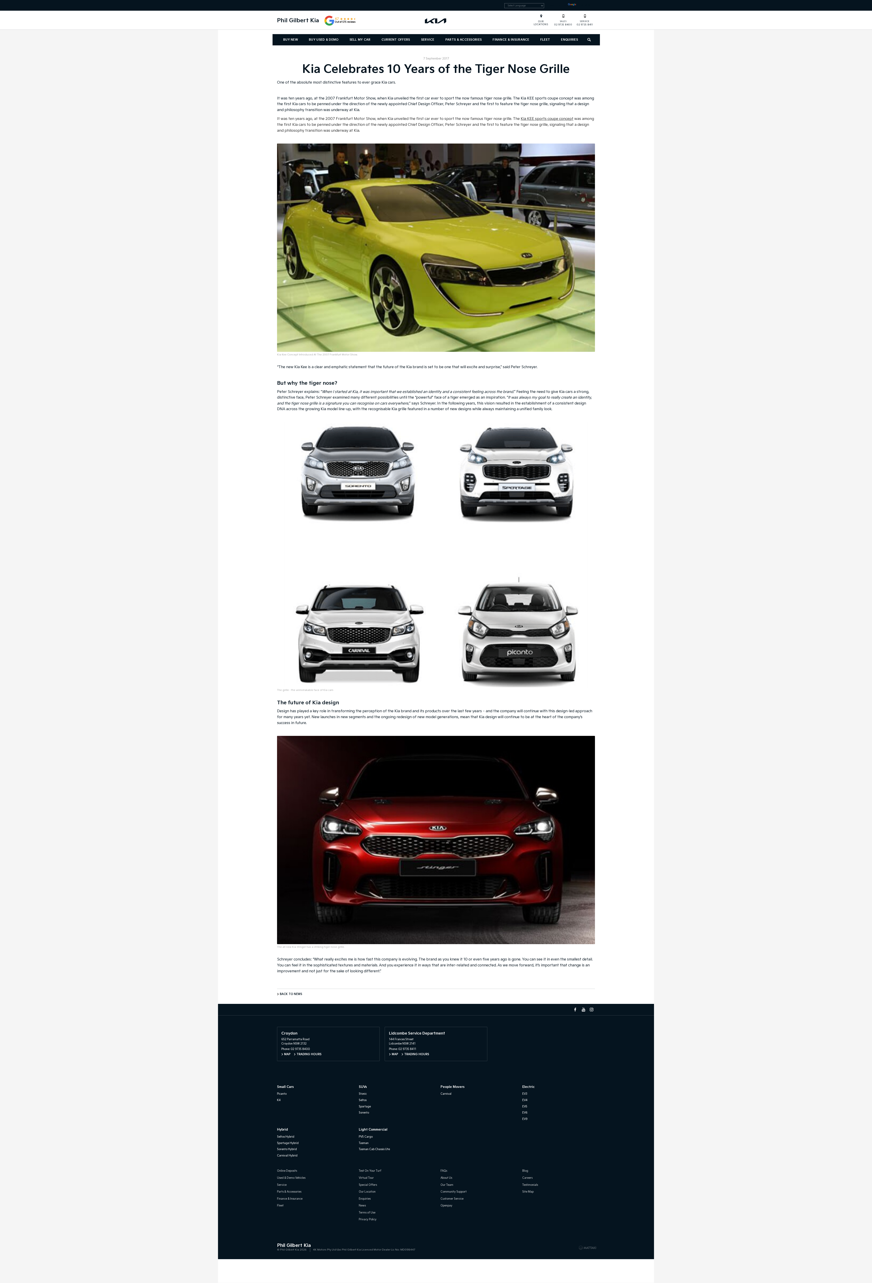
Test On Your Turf (370, 1171)
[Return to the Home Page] (281, 1247)
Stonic (363, 1094)
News (362, 1205)
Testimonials (530, 1185)
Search (589, 39)
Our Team (447, 1185)
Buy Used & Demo (323, 40)
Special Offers (368, 1185)
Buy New (290, 40)
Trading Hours (309, 1054)
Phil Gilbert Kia (298, 20)
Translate (585, 5)
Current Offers (396, 40)
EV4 (525, 1100)
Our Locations (541, 23)
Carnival (446, 1094)
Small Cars (285, 1087)
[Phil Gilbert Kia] (436, 21)
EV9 (525, 1119)
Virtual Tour (366, 1178)
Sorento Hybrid (287, 1149)
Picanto (282, 1094)
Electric (528, 1087)
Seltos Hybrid (285, 1137)
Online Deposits (287, 1171)
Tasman (364, 1143)
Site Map (528, 1192)
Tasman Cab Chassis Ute (374, 1149)
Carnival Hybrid (287, 1155)
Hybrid (282, 1130)
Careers (527, 1178)
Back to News (291, 994)
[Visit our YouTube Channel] (583, 1009)
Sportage (365, 1106)
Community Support (454, 1192)
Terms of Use (367, 1212)
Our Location (367, 1192)
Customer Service (452, 1199)
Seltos (363, 1100)
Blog (525, 1171)
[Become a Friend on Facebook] (575, 1009)
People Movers (452, 1087)
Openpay (446, 1205)
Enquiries (569, 40)
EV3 (524, 1094)
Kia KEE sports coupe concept (547, 119)
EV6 (525, 1112)
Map (287, 1054)
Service (427, 40)
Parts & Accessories (463, 40)
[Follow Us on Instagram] (591, 1009)
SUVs (363, 1087)
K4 (279, 1100)
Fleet (545, 40)
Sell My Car (360, 40)
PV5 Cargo (366, 1137)
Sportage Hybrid (288, 1143)
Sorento (364, 1112)
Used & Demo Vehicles (291, 1178)
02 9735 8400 (563, 23)
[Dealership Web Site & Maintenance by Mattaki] (587, 1247)
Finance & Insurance (511, 40)
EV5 (524, 1106)
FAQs (444, 1171)
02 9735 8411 (585, 23)
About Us (446, 1178)
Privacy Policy (368, 1219)
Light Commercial (373, 1130)
